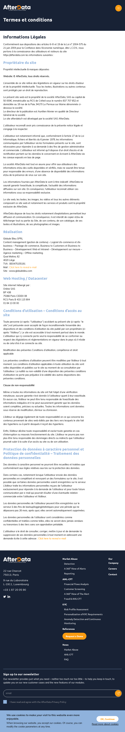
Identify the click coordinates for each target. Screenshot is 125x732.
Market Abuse (69, 558)
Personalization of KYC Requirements (83, 614)
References (68, 628)
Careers (112, 568)
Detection (69, 563)
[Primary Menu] (118, 8)
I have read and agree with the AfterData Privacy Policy (38, 701)
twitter (4, 596)
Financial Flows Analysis (76, 584)
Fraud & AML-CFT (73, 598)
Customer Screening (74, 588)
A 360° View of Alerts (75, 568)
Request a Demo (74, 636)
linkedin (8, 596)
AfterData (18, 8)
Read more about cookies (105, 724)
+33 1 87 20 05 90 (14, 590)
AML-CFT (67, 579)
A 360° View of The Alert (76, 593)
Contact (112, 574)
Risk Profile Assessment (76, 609)
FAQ (66, 659)
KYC (64, 604)
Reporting (69, 573)
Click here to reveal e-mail (22, 267)
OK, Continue (107, 718)
